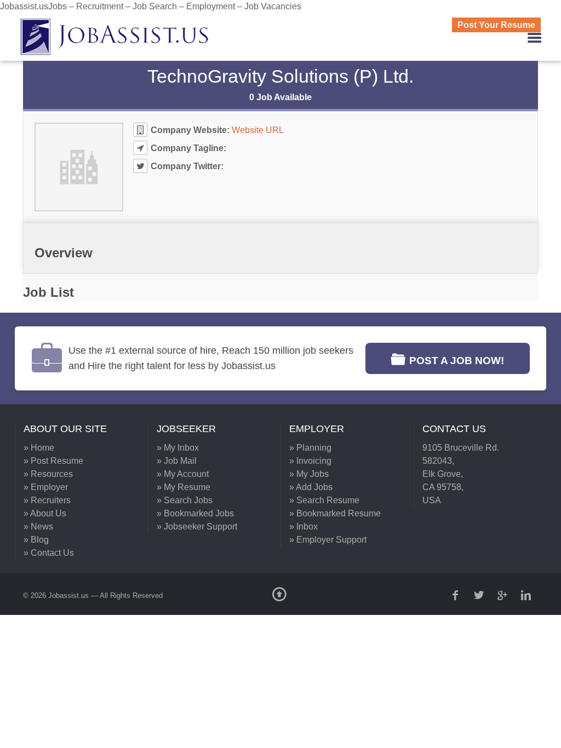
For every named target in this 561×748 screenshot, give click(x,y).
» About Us (45, 513)
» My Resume (183, 487)
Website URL (258, 130)
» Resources (48, 474)
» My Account (183, 474)
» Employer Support (328, 539)
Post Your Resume (496, 25)
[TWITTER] (479, 595)
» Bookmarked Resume (335, 513)
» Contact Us (49, 552)
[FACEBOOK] (456, 595)
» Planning (310, 447)
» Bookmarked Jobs (195, 513)
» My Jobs (309, 474)
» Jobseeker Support (197, 526)
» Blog (36, 539)
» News (38, 526)
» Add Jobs (311, 487)
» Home (39, 447)
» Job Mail (177, 460)
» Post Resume (53, 460)
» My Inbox (178, 447)
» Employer (46, 487)
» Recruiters (47, 500)
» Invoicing (310, 460)
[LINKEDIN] (527, 595)
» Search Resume (324, 500)
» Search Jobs (185, 500)
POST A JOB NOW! (456, 360)
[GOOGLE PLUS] (503, 595)
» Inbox (303, 526)
